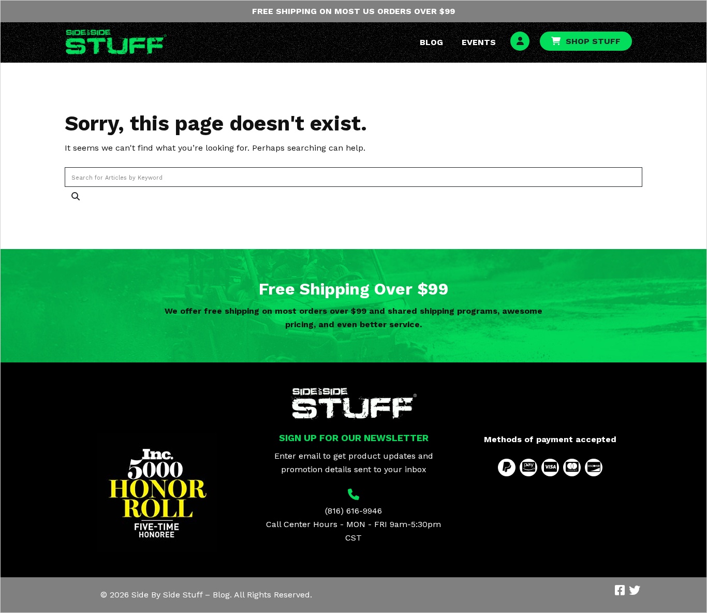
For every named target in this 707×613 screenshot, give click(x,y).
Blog (431, 42)
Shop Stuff (593, 41)
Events (479, 42)
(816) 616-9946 (353, 511)
